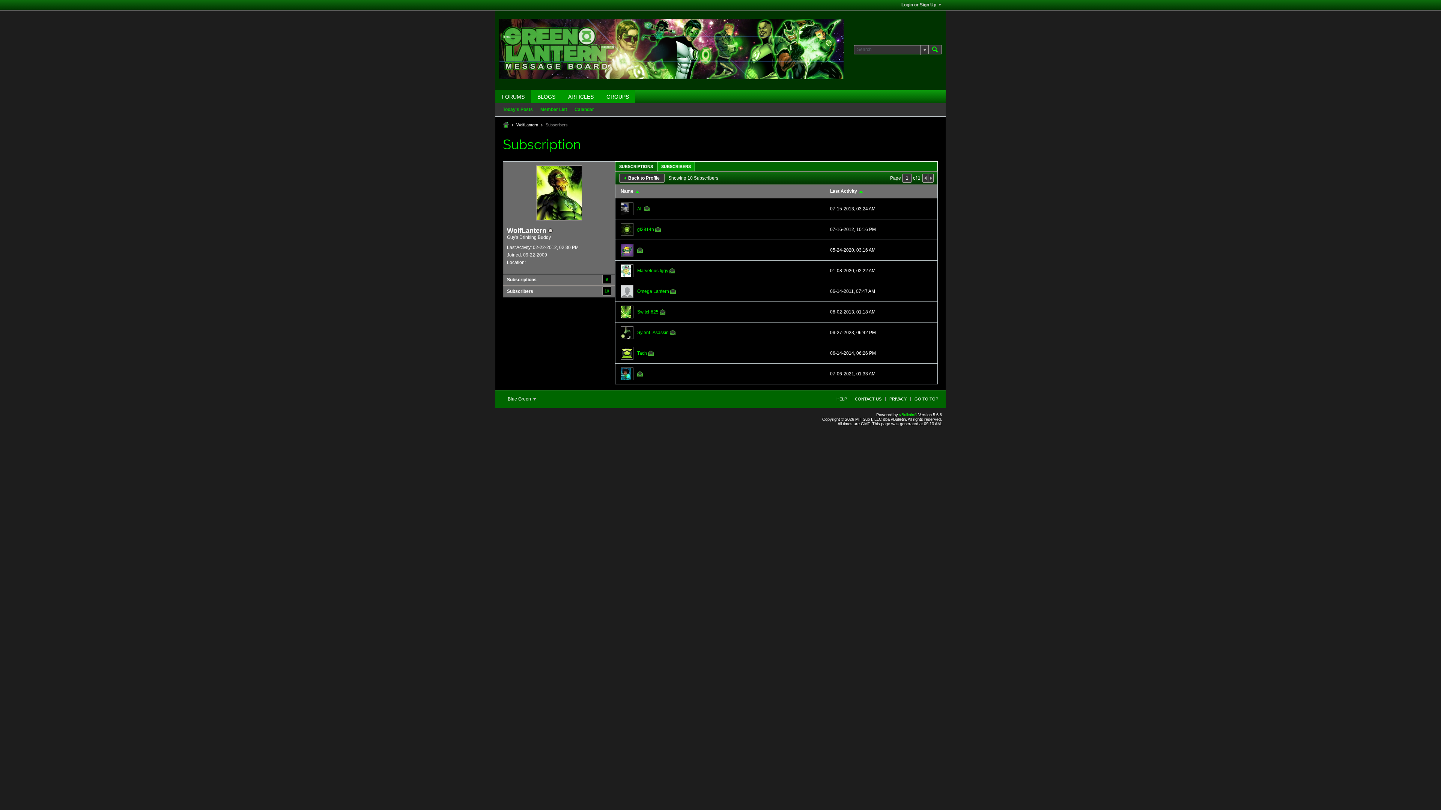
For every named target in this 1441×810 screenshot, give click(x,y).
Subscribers (520, 291)
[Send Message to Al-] (647, 209)
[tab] (636, 166)
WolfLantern (527, 125)
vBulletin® (908, 414)
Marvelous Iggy (652, 270)
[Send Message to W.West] (640, 375)
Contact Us (868, 399)
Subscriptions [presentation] (636, 166)
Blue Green (520, 399)
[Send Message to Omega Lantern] (673, 292)
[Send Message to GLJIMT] (640, 251)
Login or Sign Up (918, 5)
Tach (642, 353)
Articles (581, 97)
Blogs (546, 97)
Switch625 (648, 312)
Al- (640, 209)
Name (627, 191)
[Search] (935, 49)
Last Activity (843, 191)
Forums (513, 97)
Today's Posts (518, 109)
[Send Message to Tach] (651, 354)
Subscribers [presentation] (676, 166)
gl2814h (645, 229)
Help (841, 399)
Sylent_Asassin (653, 332)
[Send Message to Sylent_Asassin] (673, 333)
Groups (617, 97)
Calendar (584, 109)
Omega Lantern (653, 291)
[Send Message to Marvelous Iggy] (672, 271)
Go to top (926, 399)
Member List (553, 109)
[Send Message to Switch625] (663, 313)
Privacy (898, 399)
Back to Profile (644, 178)
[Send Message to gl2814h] (658, 230)
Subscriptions (522, 279)
